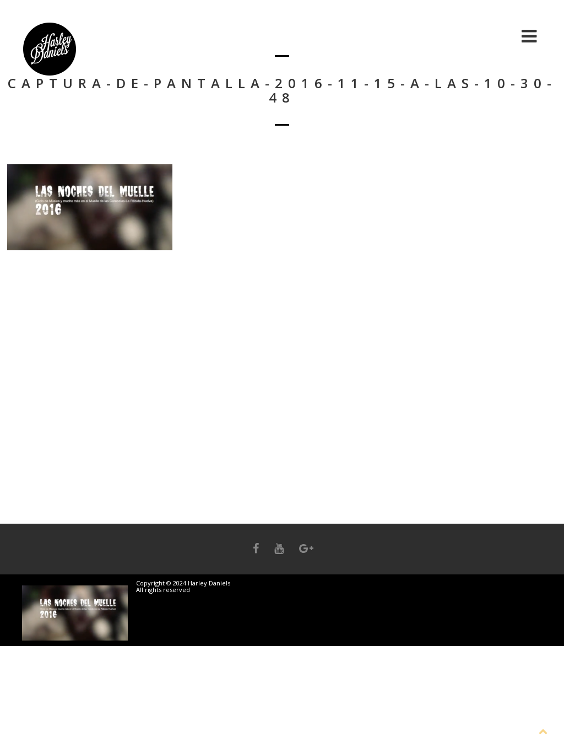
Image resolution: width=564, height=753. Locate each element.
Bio (356, 36)
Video (449, 36)
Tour (494, 36)
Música (399, 36)
